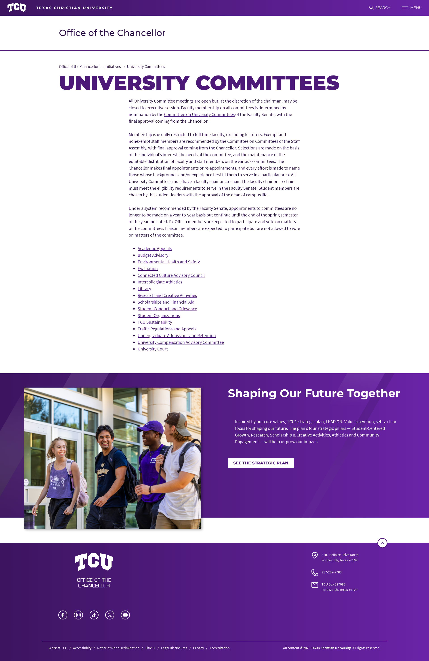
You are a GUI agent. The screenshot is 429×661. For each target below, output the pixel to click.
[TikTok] (94, 615)
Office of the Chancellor (112, 32)
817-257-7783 (332, 572)
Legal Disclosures (174, 648)
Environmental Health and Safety (169, 261)
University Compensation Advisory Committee (181, 342)
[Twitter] (109, 615)
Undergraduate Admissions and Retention (177, 335)
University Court (153, 349)
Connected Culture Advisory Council (171, 275)
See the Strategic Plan (260, 463)
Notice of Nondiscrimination (118, 648)
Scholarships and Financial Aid (166, 302)
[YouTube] (125, 615)
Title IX (150, 648)
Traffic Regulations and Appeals (167, 329)
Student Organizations (159, 315)
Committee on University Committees (199, 114)
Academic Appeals (155, 248)
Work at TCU (58, 648)
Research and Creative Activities (167, 295)
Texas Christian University (331, 648)
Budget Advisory (153, 255)
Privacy (198, 648)
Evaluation (148, 268)
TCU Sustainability (155, 322)
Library (144, 288)
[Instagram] (78, 615)
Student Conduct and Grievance (167, 308)
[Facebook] (62, 615)
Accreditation (220, 648)
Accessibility (82, 648)
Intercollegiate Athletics (160, 282)
